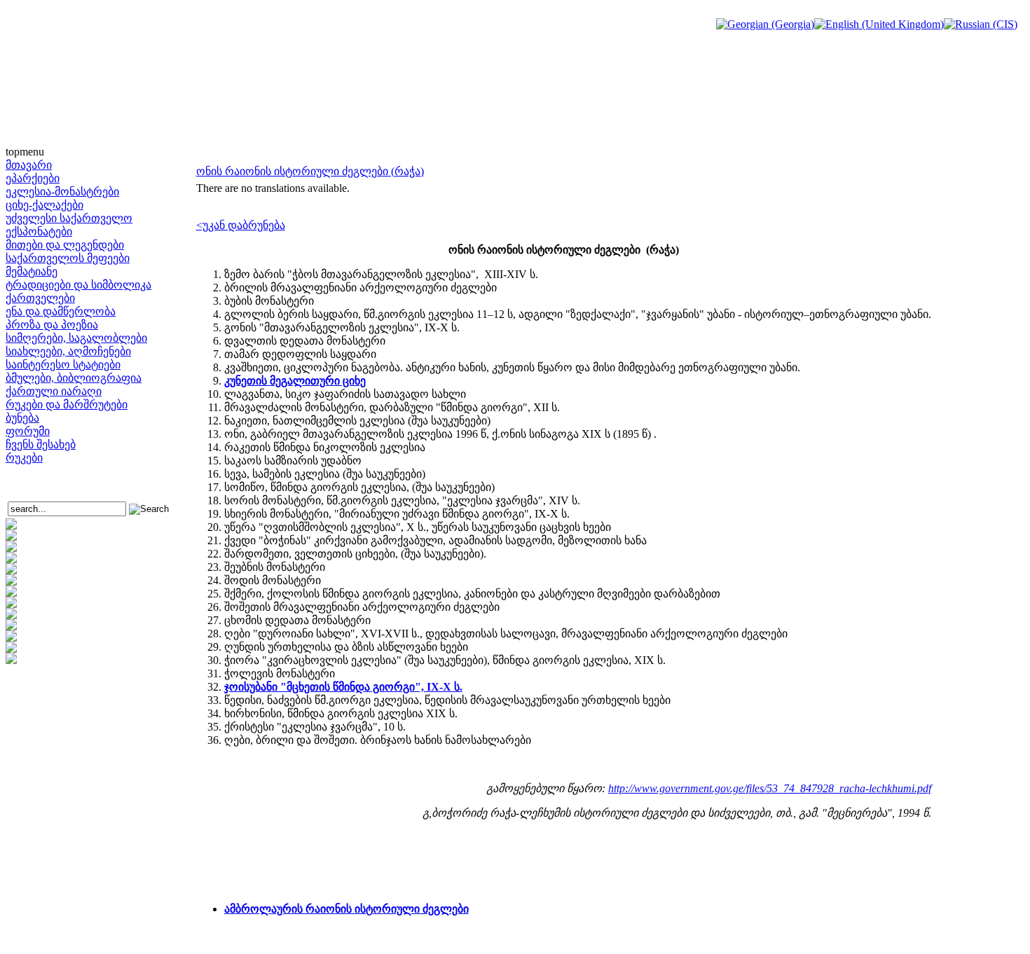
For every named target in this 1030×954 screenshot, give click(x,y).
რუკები (24, 458)
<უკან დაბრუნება (240, 225)
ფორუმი (28, 431)
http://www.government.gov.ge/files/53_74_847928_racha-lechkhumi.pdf (769, 788)
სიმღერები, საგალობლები (76, 338)
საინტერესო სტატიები (63, 365)
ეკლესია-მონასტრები (62, 192)
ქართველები (40, 298)
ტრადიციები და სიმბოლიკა (78, 285)
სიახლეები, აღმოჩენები (68, 351)
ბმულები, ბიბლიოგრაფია (74, 378)
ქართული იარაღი (54, 391)
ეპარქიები (33, 178)
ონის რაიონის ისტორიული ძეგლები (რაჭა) (310, 171)
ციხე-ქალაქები (44, 205)
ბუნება (22, 418)
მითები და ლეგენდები (65, 245)
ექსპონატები (39, 231)
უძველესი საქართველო (69, 218)
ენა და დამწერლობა (61, 311)
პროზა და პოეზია (52, 325)
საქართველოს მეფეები (68, 258)
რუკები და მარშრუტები (67, 404)
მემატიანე (31, 271)
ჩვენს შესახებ (41, 444)
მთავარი (29, 165)
